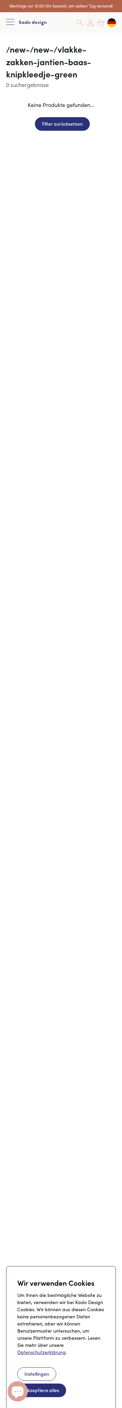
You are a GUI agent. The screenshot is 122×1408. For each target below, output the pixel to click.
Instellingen (36, 1373)
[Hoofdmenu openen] (10, 22)
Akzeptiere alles (41, 1390)
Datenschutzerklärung (41, 1352)
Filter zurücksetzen (62, 123)
